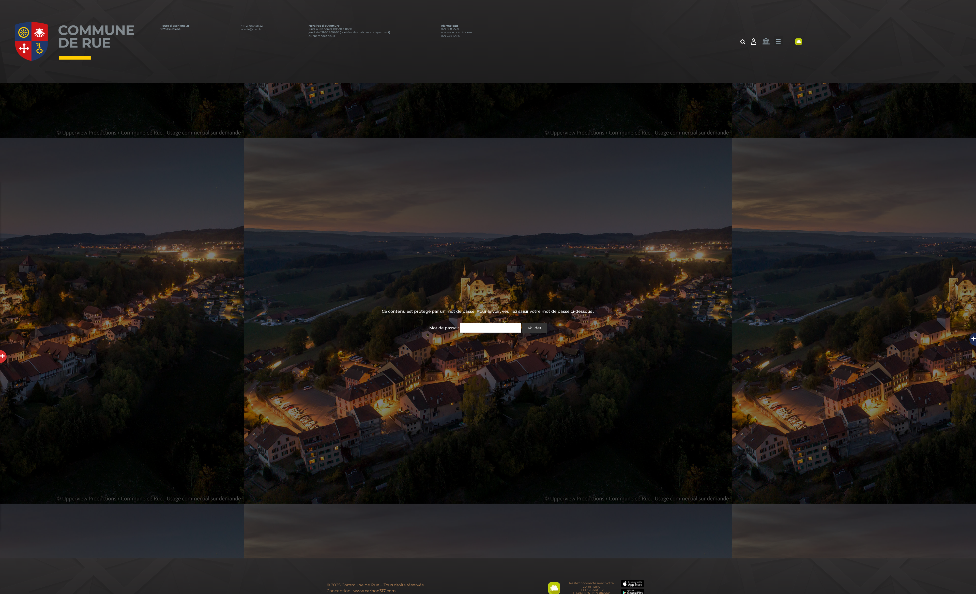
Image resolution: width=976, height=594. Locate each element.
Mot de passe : (444, 327)
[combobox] (715, 43)
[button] (778, 41)
